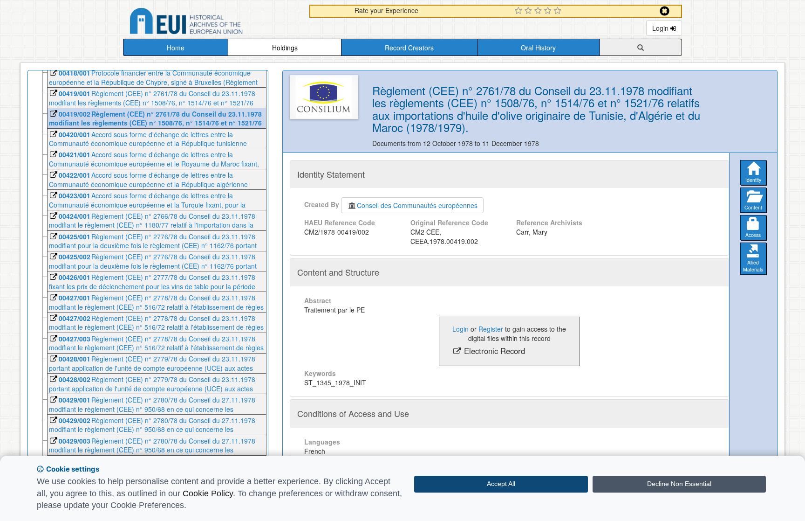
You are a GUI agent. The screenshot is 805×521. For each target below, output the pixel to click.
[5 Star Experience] (559, 11)
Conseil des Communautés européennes (417, 205)
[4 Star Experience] (549, 11)
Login (661, 28)
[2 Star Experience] (529, 11)
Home (175, 47)
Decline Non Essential (679, 483)
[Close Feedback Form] (664, 11)
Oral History (538, 47)
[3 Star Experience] (539, 11)
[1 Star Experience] (520, 11)
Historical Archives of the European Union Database (212, 23)
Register (490, 328)
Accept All (501, 483)
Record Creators (409, 47)
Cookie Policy (208, 493)
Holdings (285, 47)
